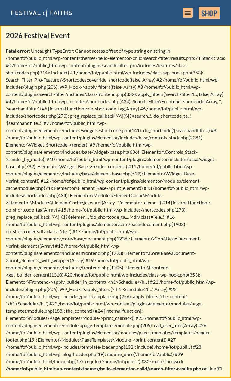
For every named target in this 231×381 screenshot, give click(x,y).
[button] (188, 13)
